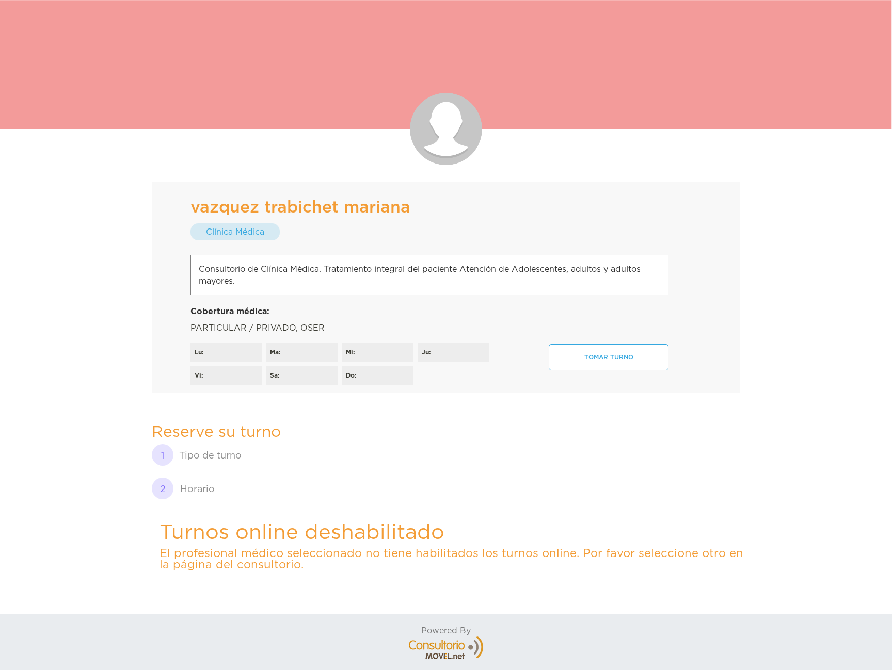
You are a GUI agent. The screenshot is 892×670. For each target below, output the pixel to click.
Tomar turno (608, 357)
